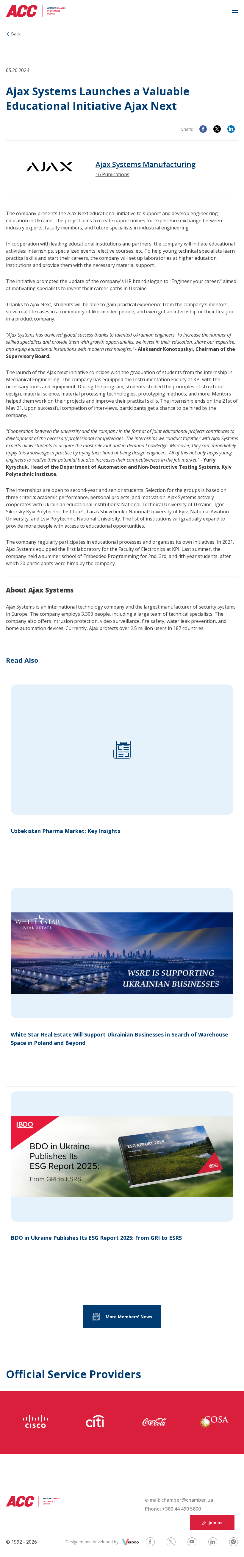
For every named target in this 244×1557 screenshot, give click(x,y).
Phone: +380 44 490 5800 (173, 1509)
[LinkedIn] (231, 129)
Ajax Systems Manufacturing (145, 164)
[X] (217, 129)
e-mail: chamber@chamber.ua (179, 1500)
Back (16, 34)
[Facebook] (203, 129)
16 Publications (112, 174)
